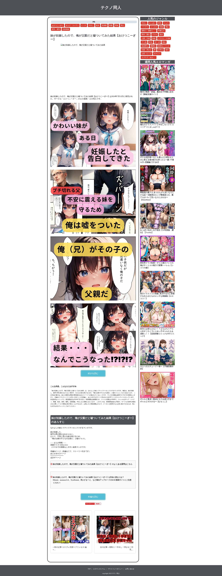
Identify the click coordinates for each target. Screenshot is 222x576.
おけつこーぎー (57, 25)
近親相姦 (66, 29)
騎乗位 (153, 46)
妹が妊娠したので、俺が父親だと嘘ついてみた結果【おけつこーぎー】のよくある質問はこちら (92, 464)
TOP (89, 569)
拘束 (154, 38)
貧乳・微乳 (56, 29)
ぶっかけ (154, 27)
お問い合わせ (129, 569)
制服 (111, 25)
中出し (91, 25)
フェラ (166, 23)
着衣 (167, 50)
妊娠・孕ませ (146, 50)
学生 (150, 42)
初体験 (104, 25)
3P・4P (157, 42)
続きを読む (93, 373)
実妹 (116, 25)
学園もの (161, 31)
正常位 (160, 50)
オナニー (157, 53)
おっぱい (152, 23)
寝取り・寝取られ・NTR (150, 31)
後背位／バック (163, 46)
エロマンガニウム (99, 569)
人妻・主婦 (146, 38)
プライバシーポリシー (115, 569)
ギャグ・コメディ (72, 25)
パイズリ (145, 27)
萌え (122, 25)
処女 (97, 25)
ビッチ (83, 25)
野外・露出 (146, 34)
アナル (154, 34)
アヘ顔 (144, 42)
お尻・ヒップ (146, 53)
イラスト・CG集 (164, 38)
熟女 (164, 42)
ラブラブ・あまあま (149, 57)
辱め (167, 27)
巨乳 (159, 23)
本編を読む (93, 497)
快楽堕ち (145, 46)
